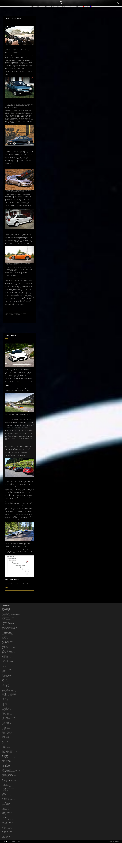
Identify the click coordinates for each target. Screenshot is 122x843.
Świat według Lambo (6, 807)
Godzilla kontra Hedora (7, 810)
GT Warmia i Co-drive (6, 723)
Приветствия (5, 755)
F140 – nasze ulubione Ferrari (8, 610)
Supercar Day (5, 699)
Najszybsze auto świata (7, 786)
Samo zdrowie (5, 783)
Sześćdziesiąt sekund (6, 632)
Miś (2, 740)
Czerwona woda (5, 653)
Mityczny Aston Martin (7, 613)
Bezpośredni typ (5, 809)
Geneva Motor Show (6, 631)
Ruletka (3, 671)
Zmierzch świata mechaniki (7, 661)
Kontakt (78, 6)
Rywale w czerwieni (6, 718)
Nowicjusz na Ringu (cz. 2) (7, 819)
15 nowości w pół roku (7, 612)
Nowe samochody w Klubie (8, 617)
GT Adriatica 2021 (6, 615)
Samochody (38, 6)
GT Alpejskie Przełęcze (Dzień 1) (9, 694)
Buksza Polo (4, 685)
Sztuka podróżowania (6, 727)
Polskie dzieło (5, 638)
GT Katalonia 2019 (6, 637)
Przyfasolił (4, 808)
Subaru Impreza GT (23, 313)
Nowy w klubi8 (5, 679)
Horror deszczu (5, 667)
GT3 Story (4, 618)
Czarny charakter (5, 785)
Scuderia (4, 789)
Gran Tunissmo (5, 746)
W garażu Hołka (5, 743)
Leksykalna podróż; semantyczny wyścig (10, 677)
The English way (5, 626)
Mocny (3, 813)
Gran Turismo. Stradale (7, 732)
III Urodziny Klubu (6, 700)
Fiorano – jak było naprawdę (8, 623)
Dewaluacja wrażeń (6, 728)
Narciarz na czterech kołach (8, 675)
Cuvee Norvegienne (6, 657)
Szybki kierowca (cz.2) (6, 765)
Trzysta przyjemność (6, 769)
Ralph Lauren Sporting (6, 767)
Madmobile (4, 703)
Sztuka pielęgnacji (5, 797)
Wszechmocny (5, 805)
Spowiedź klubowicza (6, 821)
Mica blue (4, 748)
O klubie (32, 6)
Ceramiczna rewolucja (6, 798)
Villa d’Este (4, 704)
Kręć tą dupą (4, 823)
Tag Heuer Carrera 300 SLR (8, 750)
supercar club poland (9, 314)
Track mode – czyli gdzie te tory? (9, 652)
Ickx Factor (4, 674)
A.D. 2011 (4, 762)
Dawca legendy (5, 642)
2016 (3, 680)
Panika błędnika (5, 804)
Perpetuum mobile (6, 803)
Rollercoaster (5, 731)
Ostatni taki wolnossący (7, 774)
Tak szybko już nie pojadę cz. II (8, 628)
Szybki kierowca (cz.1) (6, 766)
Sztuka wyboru (5, 824)
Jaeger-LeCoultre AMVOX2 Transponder (11, 770)
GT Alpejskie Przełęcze (7, 695)
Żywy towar (4, 666)
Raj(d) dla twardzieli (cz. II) (7, 719)
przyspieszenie (16, 313)
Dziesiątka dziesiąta (6, 747)
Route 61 (4, 816)
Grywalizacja (4, 794)
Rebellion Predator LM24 (7, 772)
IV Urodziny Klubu (6, 688)
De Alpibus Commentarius (7, 633)
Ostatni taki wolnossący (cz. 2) (8, 771)
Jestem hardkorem (6, 609)
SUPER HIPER (5, 665)
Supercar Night (5, 738)
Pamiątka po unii (5, 670)
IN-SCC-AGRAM (5, 689)
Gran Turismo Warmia (6, 715)
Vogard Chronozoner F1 (7, 734)
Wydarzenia (51, 6)
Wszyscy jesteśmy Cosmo (7, 690)
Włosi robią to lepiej (6, 795)
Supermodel (4, 833)
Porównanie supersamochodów (9, 781)
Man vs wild (4, 835)
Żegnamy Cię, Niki (6, 650)
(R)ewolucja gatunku (6, 733)
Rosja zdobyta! (5, 753)
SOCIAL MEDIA (18, 841)
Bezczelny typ (5, 741)
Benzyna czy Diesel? (6, 829)
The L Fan (5, 660)
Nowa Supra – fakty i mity (7, 639)
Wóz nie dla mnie (5, 722)
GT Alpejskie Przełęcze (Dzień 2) (9, 693)
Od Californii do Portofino (7, 664)
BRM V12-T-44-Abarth (7, 752)
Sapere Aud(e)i (5, 814)
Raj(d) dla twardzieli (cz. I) (7, 721)
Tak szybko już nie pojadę (7, 629)
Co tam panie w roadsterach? (8, 658)
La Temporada (5, 676)
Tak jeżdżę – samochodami (7, 831)
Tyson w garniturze (6, 836)
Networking (64, 6)
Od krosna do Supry (6, 643)
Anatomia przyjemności (7, 696)
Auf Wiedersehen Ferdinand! (8, 641)
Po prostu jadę (5, 764)
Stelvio (3, 705)
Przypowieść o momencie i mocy (9, 775)
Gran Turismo (7, 583)
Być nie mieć (4, 756)
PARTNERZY (13, 841)
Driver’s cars (4, 646)
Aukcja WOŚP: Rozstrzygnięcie (8, 757)
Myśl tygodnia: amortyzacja (8, 802)
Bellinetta (4, 702)
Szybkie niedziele (5, 624)
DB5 (3, 724)
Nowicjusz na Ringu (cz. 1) (7, 828)
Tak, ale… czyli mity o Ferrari (8, 651)
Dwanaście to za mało (6, 619)
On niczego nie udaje (6, 608)
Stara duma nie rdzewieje (7, 662)
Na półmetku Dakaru (6, 760)
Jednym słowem (5, 837)
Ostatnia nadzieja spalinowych (8, 799)
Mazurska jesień (5, 707)
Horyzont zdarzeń (6, 737)
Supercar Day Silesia (6, 686)
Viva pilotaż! (4, 648)
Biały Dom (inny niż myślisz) (5, 655)
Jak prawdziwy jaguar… (7, 620)
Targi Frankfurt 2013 (6, 709)
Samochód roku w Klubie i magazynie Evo (11, 614)
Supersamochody (17, 314)
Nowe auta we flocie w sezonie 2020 (10, 627)
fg (9, 841)
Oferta (45, 6)
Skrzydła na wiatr (5, 622)
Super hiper (4, 817)
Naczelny (4, 832)
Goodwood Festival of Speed (8, 647)
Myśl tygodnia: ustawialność (8, 788)
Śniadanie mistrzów (6, 684)
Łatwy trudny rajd (6, 713)
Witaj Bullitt (4, 636)
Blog (58, 6)
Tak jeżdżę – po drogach (7, 827)
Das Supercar (5, 826)
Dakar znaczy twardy (6, 761)
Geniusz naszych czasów (7, 726)
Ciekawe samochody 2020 (7, 634)
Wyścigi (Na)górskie (6, 710)
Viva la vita (4, 793)
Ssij (2, 818)
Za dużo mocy (5, 784)
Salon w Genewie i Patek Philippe (9, 717)
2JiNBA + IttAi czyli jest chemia (8, 669)
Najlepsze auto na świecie (7, 822)
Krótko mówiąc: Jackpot (7, 776)
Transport (72, 6)
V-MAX (3, 742)
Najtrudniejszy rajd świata (7, 714)
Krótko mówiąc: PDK (6, 791)
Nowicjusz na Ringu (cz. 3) (7, 812)
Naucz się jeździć (5, 736)
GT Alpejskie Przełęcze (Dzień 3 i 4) (9, 691)
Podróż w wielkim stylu (7, 708)
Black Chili (4, 645)
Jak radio (4, 779)
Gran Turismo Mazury (6, 729)
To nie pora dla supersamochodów (9, 751)
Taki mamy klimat (5, 681)
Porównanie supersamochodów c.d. (9, 780)
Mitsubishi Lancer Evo (9, 313)
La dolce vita (4, 698)
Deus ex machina (5, 712)
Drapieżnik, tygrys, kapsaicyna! (8, 672)
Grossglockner (5, 790)
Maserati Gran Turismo (15, 583)
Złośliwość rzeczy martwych (8, 759)
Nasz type (4, 683)
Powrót (8, 317)
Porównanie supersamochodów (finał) (10, 778)
